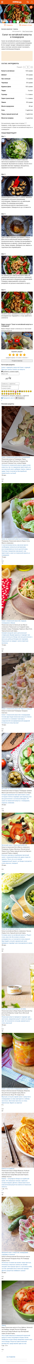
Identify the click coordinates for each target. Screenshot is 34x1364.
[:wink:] (4, 394)
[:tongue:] (31, 391)
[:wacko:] (11, 394)
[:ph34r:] (20, 391)
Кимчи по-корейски (8, 1168)
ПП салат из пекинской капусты (12, 788)
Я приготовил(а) (17, 361)
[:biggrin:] (4, 391)
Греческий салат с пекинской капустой (14, 845)
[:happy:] (15, 394)
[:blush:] (13, 391)
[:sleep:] (26, 391)
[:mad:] (18, 391)
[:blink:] (24, 391)
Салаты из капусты (19, 369)
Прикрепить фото (9, 398)
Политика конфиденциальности (17, 1361)
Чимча (4, 1325)
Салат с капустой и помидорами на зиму (15, 1089)
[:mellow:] (20, 394)
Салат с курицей (25, 367)
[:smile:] (28, 391)
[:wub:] (15, 391)
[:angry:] (2, 394)
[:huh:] (17, 394)
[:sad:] (13, 394)
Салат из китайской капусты (11, 929)
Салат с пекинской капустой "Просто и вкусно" (17, 709)
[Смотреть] (17, 340)
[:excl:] (9, 394)
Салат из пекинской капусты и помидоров (15, 539)
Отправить (20, 398)
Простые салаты (7, 369)
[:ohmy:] (2, 391)
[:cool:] (11, 391)
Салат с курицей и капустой (10, 367)
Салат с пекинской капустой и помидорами (16, 457)
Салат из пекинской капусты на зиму (14, 1009)
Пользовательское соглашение (17, 1359)
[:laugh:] (22, 391)
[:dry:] (7, 391)
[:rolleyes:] (7, 394)
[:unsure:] (9, 391)
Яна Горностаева (27, 31)
